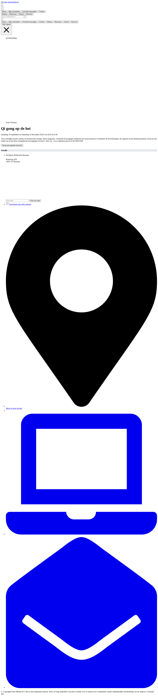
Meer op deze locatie (14, 408)
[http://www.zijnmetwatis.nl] (81, 534)
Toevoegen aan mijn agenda (20, 204)
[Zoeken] (25, 16)
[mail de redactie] (81, 687)
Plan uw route (35, 201)
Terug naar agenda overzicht (12, 145)
